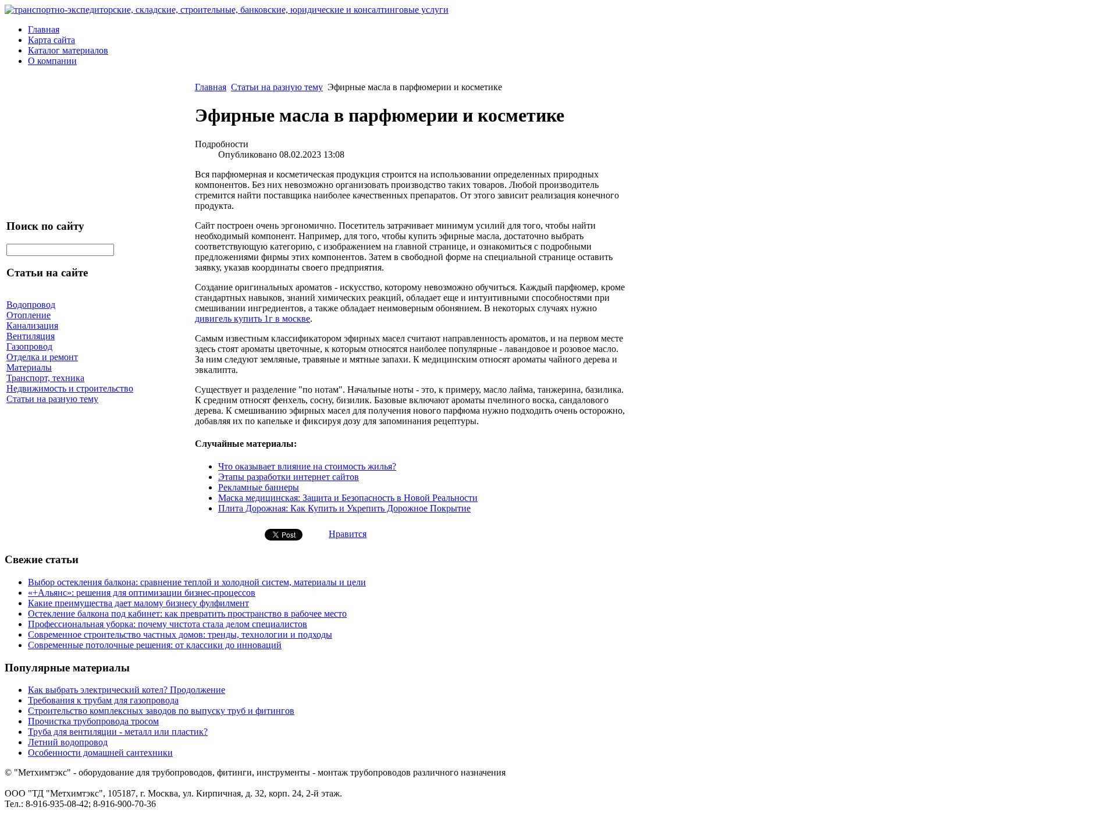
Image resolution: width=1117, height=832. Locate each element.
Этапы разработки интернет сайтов (288, 477)
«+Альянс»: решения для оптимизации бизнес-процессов (141, 593)
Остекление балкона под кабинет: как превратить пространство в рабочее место (187, 613)
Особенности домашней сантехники (100, 753)
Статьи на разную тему (277, 87)
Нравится (348, 534)
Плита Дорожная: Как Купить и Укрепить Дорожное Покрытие (344, 508)
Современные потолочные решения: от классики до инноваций (155, 645)
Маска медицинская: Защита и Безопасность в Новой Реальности (348, 498)
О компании (52, 61)
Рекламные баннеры (258, 487)
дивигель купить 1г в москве (252, 318)
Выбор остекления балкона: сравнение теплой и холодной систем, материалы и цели (197, 582)
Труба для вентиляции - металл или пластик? (118, 732)
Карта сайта (51, 40)
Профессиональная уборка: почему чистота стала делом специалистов (167, 624)
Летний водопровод (68, 742)
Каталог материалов (68, 50)
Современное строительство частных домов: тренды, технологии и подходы (180, 634)
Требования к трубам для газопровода (103, 700)
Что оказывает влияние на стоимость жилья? (307, 466)
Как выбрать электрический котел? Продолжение (126, 690)
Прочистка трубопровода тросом (93, 721)
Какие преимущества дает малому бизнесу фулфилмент (138, 603)
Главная (43, 29)
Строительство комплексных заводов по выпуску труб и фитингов (161, 711)
